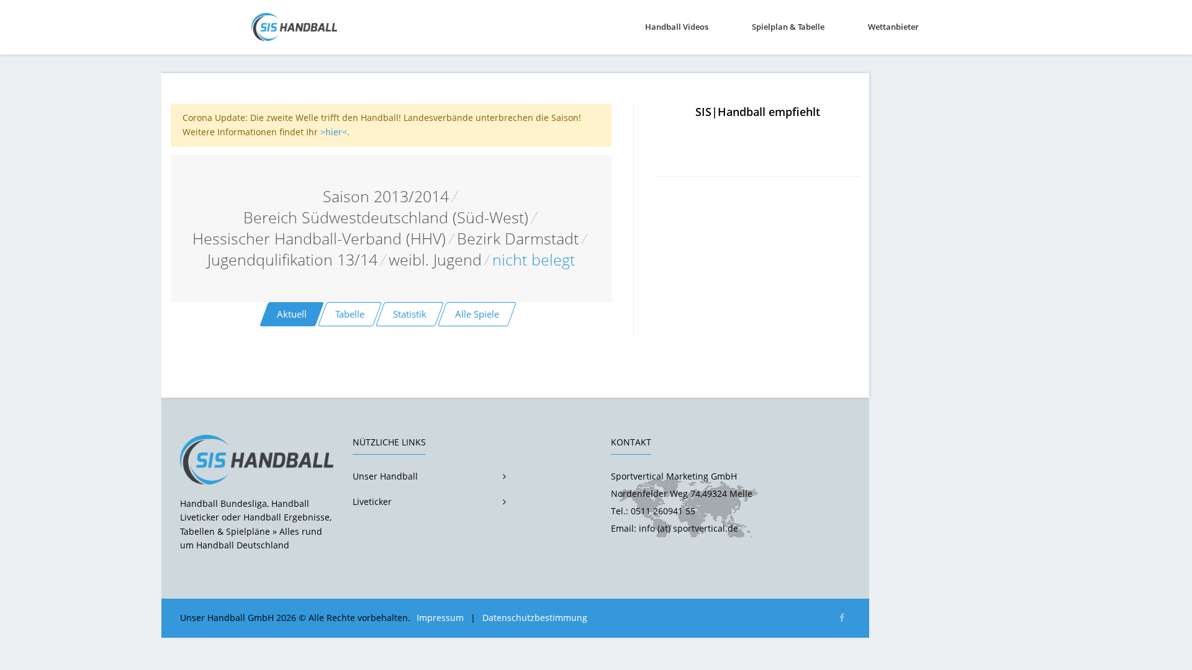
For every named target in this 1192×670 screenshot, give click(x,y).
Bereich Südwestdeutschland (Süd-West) (385, 217)
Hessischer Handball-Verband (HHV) (319, 238)
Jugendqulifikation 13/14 (292, 259)
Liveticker (372, 501)
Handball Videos (676, 26)
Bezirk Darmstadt (518, 238)
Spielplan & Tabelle (788, 26)
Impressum (440, 617)
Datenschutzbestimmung (534, 617)
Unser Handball (385, 476)
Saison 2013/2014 (386, 196)
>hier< (333, 132)
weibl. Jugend (435, 259)
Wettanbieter (893, 26)
